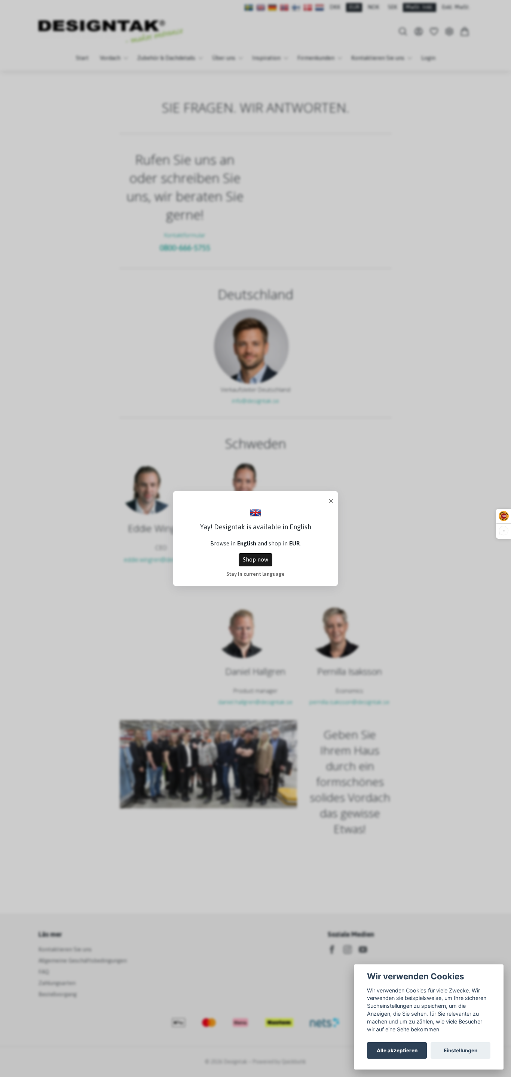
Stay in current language (255, 574)
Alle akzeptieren (397, 1050)
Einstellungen (460, 1050)
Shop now (255, 559)
